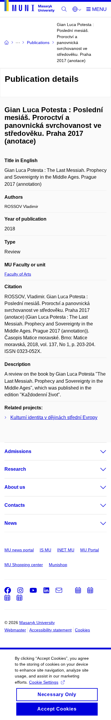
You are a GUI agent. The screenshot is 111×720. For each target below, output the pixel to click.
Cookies (82, 630)
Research (15, 469)
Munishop (58, 564)
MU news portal (19, 550)
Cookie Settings (43, 682)
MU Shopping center (23, 564)
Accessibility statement (50, 630)
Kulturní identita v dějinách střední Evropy (53, 417)
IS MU (45, 550)
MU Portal (89, 550)
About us (14, 487)
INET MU (65, 550)
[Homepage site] (29, 7)
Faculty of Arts (17, 274)
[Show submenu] (97, 451)
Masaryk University (37, 622)
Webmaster (15, 630)
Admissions (17, 451)
